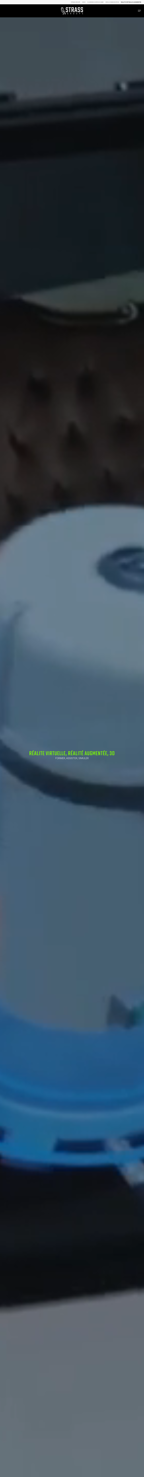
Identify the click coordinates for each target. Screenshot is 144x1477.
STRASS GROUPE (75, 2)
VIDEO (84, 2)
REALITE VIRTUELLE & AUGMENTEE (131, 2)
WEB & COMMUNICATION (112, 2)
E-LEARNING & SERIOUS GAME (95, 2)
